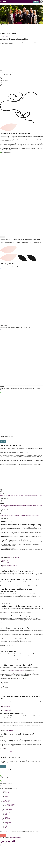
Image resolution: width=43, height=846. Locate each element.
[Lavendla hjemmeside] (4, 2)
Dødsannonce (5, 560)
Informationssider (7, 808)
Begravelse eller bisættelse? (9, 805)
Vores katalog (7, 812)
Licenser (18, 837)
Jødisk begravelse (5, 707)
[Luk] (0, 845)
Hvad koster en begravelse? (9, 804)
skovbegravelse (21, 670)
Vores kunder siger (10, 245)
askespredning (13, 670)
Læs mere (2, 236)
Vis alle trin (3, 441)
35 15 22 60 (36, 1)
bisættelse (17, 557)
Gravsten (6, 817)
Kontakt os (6, 821)
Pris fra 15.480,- (3, 498)
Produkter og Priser (6, 810)
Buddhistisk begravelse (6, 710)
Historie (6, 827)
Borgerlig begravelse (9, 693)
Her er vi (4, 791)
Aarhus (5, 793)
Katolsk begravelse (6, 706)
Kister (5, 813)
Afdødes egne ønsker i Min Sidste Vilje (9, 565)
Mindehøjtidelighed (6, 562)
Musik (3, 561)
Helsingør (6, 797)
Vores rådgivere (7, 822)
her (13, 645)
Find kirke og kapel (8, 809)
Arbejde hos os (7, 825)
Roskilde (6, 796)
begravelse (10, 557)
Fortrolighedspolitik (13, 837)
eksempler (12, 585)
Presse (5, 826)
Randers (6, 795)
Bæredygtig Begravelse (11, 751)
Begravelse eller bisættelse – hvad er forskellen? (17, 625)
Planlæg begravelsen (6, 801)
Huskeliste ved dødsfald (9, 803)
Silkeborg (6, 799)
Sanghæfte (4, 566)
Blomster (6, 816)
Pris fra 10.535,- (3, 518)
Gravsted (4, 564)
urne (9, 558)
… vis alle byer (7, 800)
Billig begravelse (10, 730)
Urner (5, 814)
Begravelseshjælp (7, 806)
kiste (6, 558)
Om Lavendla (4, 819)
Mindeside (4, 568)
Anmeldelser (6, 823)
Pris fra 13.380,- (3, 509)
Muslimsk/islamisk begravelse (8, 709)
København (6, 792)
